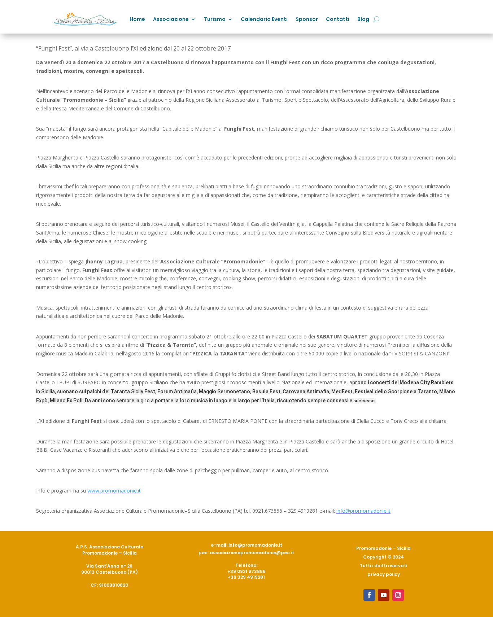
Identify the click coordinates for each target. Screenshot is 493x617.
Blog (363, 19)
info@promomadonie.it (363, 510)
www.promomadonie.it (114, 490)
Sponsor (307, 19)
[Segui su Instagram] (398, 595)
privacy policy (383, 574)
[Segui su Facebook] (369, 595)
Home (137, 19)
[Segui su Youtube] (383, 595)
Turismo (215, 19)
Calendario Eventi (264, 19)
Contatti (337, 19)
